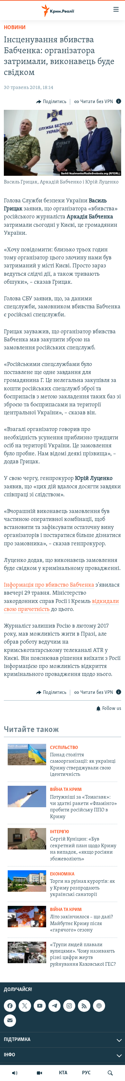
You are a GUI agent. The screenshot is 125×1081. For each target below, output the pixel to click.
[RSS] (84, 1006)
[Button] (51, 102)
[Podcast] (99, 1006)
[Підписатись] (10, 1021)
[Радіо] (14, 1073)
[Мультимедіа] (39, 1073)
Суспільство (64, 747)
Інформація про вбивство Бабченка (49, 585)
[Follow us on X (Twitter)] (25, 1006)
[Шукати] (110, 1073)
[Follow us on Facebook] (10, 1006)
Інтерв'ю (59, 832)
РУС (86, 1073)
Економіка (62, 874)
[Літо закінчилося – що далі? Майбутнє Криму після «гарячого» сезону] (27, 916)
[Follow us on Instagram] (69, 1006)
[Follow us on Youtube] (40, 1006)
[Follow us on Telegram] (54, 1006)
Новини (15, 28)
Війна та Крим (66, 789)
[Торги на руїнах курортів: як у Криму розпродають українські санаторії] (27, 881)
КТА (63, 1073)
